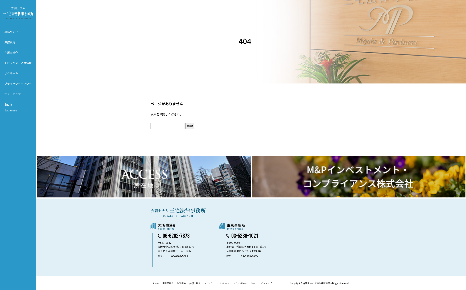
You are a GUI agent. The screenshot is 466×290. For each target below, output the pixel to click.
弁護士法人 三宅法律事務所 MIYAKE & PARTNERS (18, 13)
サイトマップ (12, 94)
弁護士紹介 (11, 52)
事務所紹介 (11, 32)
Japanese (11, 110)
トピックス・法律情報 (18, 63)
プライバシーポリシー (18, 83)
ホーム (155, 283)
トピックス (209, 283)
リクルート (11, 73)
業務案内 (9, 42)
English (9, 104)
